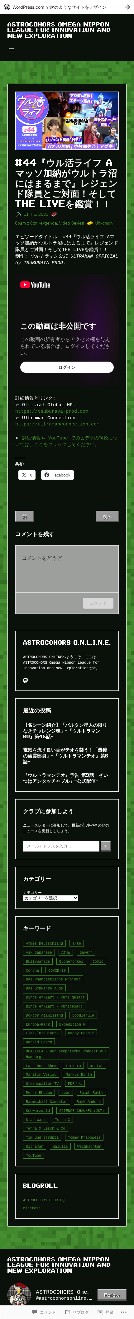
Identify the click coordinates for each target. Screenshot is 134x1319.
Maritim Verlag (41, 1074)
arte (76, 943)
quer (65, 1092)
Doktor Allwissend (44, 1015)
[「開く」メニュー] (11, 50)
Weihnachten (89, 1146)
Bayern (86, 952)
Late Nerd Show (41, 1065)
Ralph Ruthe (91, 1092)
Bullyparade (38, 961)
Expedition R (72, 1024)
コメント (98, 602)
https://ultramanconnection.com (57, 424)
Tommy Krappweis (84, 1137)
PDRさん (75, 1083)
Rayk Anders (89, 1101)
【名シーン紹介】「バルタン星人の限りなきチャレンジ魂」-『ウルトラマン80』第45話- (65, 730)
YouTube (33, 1155)
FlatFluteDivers (42, 1033)
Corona (32, 970)
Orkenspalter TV (42, 1083)
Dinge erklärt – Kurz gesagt (55, 997)
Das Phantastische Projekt (53, 979)
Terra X (62, 1119)
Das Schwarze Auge (44, 988)
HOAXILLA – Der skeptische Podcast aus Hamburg (66, 1054)
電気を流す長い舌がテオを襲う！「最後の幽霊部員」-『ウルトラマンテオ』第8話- (65, 755)
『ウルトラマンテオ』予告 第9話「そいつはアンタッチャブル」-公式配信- (65, 778)
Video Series (72, 223)
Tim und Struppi (42, 1137)
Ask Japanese (39, 952)
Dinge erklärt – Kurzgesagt (54, 1006)
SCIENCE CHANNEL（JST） (82, 1110)
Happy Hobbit (81, 1033)
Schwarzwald (38, 1110)
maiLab (96, 1065)
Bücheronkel (71, 961)
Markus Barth (79, 1074)
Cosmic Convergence (36, 223)
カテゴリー (32, 892)
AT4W (65, 952)
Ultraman (104, 223)
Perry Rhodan (39, 1092)
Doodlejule (83, 1015)
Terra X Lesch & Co (45, 1128)
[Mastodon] (25, 680)
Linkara (73, 1065)
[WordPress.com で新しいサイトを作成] (67, 7)
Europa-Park (38, 1024)
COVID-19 (57, 970)
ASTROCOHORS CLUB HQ (44, 1200)
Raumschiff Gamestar (46, 1101)
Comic (98, 961)
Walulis (60, 1146)
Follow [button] (112, 1295)
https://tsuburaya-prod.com (51, 411)
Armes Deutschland (44, 943)
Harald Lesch (39, 1042)
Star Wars (35, 1119)
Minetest (32, 1208)
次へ (107, 516)
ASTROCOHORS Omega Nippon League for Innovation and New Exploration (59, 30)
